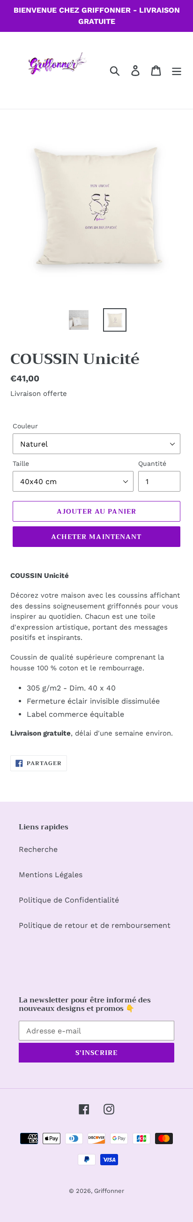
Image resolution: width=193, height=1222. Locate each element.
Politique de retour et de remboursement (95, 925)
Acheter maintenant (96, 536)
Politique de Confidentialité (69, 900)
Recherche (38, 849)
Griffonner (109, 1190)
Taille (21, 463)
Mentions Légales (50, 874)
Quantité (152, 463)
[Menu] (176, 70)
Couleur (25, 426)
